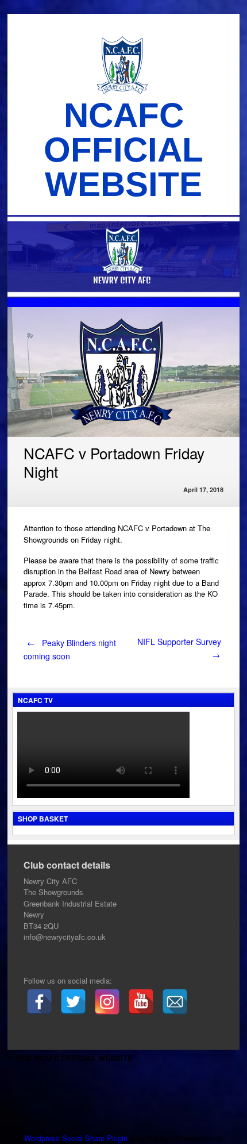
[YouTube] (141, 1002)
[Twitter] (73, 1002)
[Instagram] (107, 1002)
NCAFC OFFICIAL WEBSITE (123, 150)
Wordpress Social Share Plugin (77, 1138)
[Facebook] (39, 1002)
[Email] (175, 1002)
